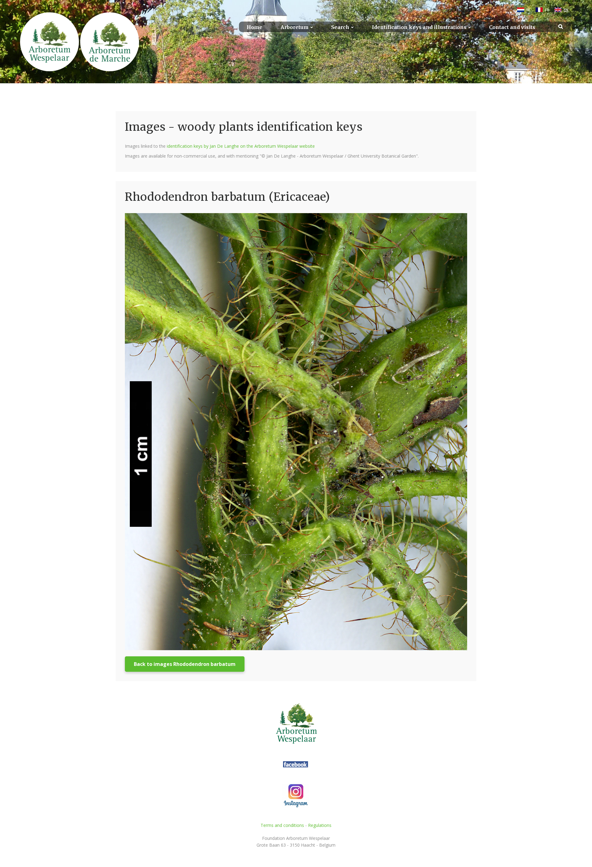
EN (566, 10)
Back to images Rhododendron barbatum (185, 664)
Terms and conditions (282, 825)
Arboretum (295, 27)
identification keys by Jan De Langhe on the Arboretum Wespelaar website (241, 146)
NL (528, 10)
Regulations (319, 825)
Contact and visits (512, 27)
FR (547, 10)
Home (254, 27)
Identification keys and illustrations (419, 27)
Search (340, 27)
